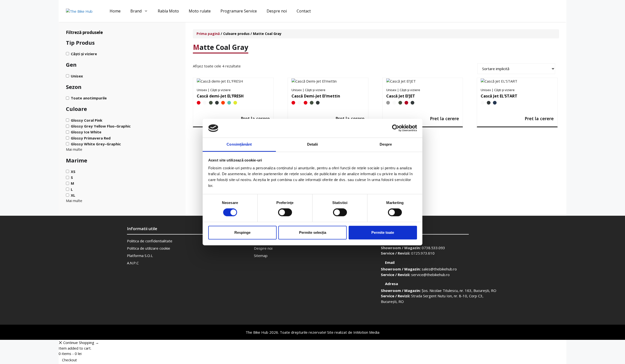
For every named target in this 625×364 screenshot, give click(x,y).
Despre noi (277, 11)
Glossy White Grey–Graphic (96, 143)
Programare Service (238, 11)
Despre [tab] (386, 144)
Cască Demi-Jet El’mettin (316, 96)
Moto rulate (200, 11)
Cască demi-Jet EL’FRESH (220, 96)
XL (73, 195)
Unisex (77, 75)
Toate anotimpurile (89, 98)
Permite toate (382, 232)
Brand (136, 11)
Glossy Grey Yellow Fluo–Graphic (101, 126)
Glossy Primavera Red (91, 137)
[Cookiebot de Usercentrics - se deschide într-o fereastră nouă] (395, 128)
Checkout (69, 360)
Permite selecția (312, 232)
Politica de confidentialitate (149, 240)
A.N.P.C (133, 262)
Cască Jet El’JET (400, 96)
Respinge (242, 232)
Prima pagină (208, 33)
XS (73, 171)
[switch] (285, 212)
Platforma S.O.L (140, 255)
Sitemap (261, 255)
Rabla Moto (168, 11)
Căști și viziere (84, 53)
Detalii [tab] (312, 144)
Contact (304, 11)
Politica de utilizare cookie (148, 248)
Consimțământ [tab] (239, 144)
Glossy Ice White (86, 131)
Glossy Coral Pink (86, 120)
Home (115, 11)
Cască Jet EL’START (499, 96)
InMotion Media (366, 332)
